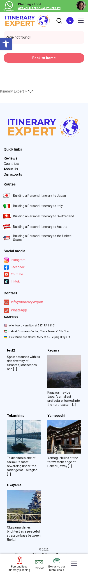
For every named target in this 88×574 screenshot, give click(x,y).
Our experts (13, 174)
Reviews (10, 158)
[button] (6, 44)
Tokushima (15, 416)
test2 (11, 350)
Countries (11, 164)
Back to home (44, 58)
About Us (11, 169)
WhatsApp (19, 310)
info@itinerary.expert (27, 302)
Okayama (14, 485)
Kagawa (53, 350)
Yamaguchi (56, 416)
